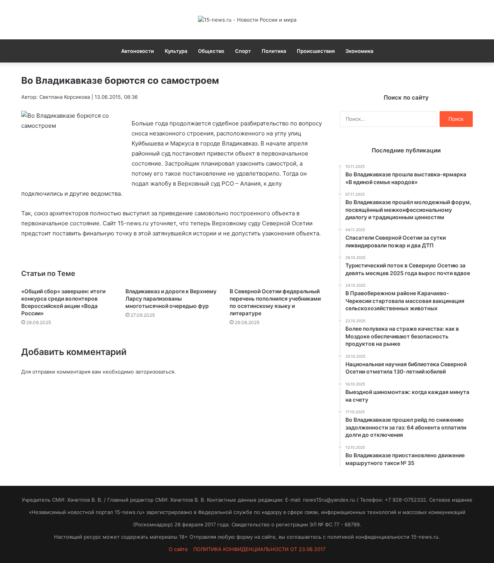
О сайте (178, 549)
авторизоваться (154, 372)
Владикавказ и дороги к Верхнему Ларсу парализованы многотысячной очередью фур (171, 298)
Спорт (243, 51)
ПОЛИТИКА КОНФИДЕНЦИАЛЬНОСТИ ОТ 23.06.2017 (259, 549)
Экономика (359, 51)
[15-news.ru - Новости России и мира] (247, 19)
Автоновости (137, 51)
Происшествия (316, 51)
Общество (211, 51)
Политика (274, 51)
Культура (176, 51)
